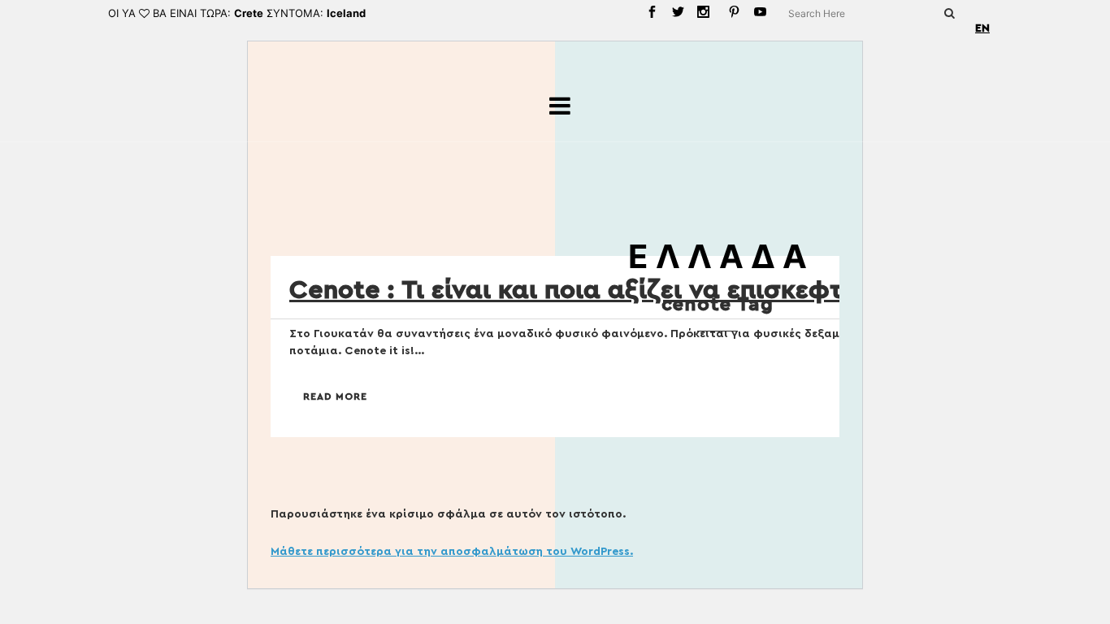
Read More (335, 396)
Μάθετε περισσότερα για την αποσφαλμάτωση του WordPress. (452, 551)
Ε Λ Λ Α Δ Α (717, 256)
